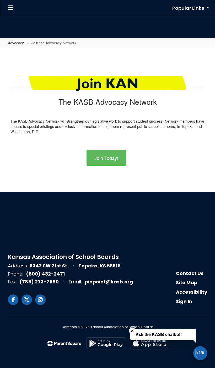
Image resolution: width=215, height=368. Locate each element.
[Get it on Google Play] (106, 343)
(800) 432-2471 (45, 274)
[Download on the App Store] (149, 343)
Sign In (184, 301)
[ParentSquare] (64, 343)
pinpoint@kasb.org (109, 281)
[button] (191, 8)
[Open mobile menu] (10, 8)
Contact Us (189, 273)
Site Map (186, 282)
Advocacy (16, 42)
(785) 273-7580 (39, 281)
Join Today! (106, 157)
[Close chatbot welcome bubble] (132, 331)
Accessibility (191, 292)
